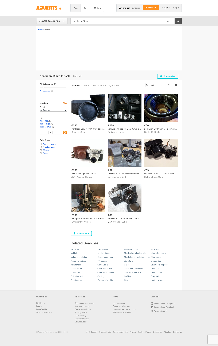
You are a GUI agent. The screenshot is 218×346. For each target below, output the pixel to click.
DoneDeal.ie (41, 309)
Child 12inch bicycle (132, 272)
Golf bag (127, 276)
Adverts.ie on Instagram (164, 303)
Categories (157, 332)
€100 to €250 (45, 127)
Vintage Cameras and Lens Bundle (87, 218)
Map (65, 103)
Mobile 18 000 (103, 253)
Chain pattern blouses (133, 269)
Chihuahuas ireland (105, 272)
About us (167, 332)
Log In (176, 8)
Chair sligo (155, 269)
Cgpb (126, 265)
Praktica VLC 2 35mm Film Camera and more (129, 218)
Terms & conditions (83, 309)
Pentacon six (103, 249)
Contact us (177, 332)
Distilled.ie (40, 303)
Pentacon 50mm (131, 249)
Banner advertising (120, 332)
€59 (110, 170)
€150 (74, 170)
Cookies (141, 332)
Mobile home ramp (105, 257)
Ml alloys (155, 249)
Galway (88, 177)
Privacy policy (81, 312)
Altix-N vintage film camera (84, 173)
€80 (110, 215)
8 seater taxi (76, 265)
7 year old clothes (78, 261)
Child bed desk (157, 272)
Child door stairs (78, 276)
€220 (111, 125)
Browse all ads (105, 332)
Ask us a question (82, 306)
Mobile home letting (79, 257)
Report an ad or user (121, 306)
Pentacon (75, 249)
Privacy (133, 332)
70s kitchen (129, 261)
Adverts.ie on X (160, 311)
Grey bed (155, 276)
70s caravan (102, 261)
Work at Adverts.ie (44, 312)
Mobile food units (158, 253)
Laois (121, 132)
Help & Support (91, 332)
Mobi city (74, 253)
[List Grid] (171, 85)
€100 (74, 215)
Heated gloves (157, 280)
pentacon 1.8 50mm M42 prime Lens (161, 129)
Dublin (157, 132)
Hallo (126, 280)
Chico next (75, 272)
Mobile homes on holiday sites (137, 257)
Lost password (119, 303)
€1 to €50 (44, 121)
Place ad (152, 8)
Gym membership (105, 280)
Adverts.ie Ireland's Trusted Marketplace (51, 7)
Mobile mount (157, 257)
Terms (148, 332)
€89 (146, 170)
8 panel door (156, 261)
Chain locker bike (104, 269)
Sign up (166, 8)
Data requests (81, 322)
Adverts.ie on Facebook (164, 307)
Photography (45, 91)
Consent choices (82, 319)
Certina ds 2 (102, 265)
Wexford (88, 222)
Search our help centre (84, 303)
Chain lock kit (76, 269)
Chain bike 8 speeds (159, 265)
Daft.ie (39, 306)
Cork (82, 132)
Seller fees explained (122, 312)
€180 (74, 125)
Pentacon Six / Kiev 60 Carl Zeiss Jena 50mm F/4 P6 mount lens (101, 129)
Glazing (100, 276)
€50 (146, 125)
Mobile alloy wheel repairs (135, 253)
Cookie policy (80, 315)
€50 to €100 (45, 124)
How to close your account (124, 309)
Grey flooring (76, 280)
